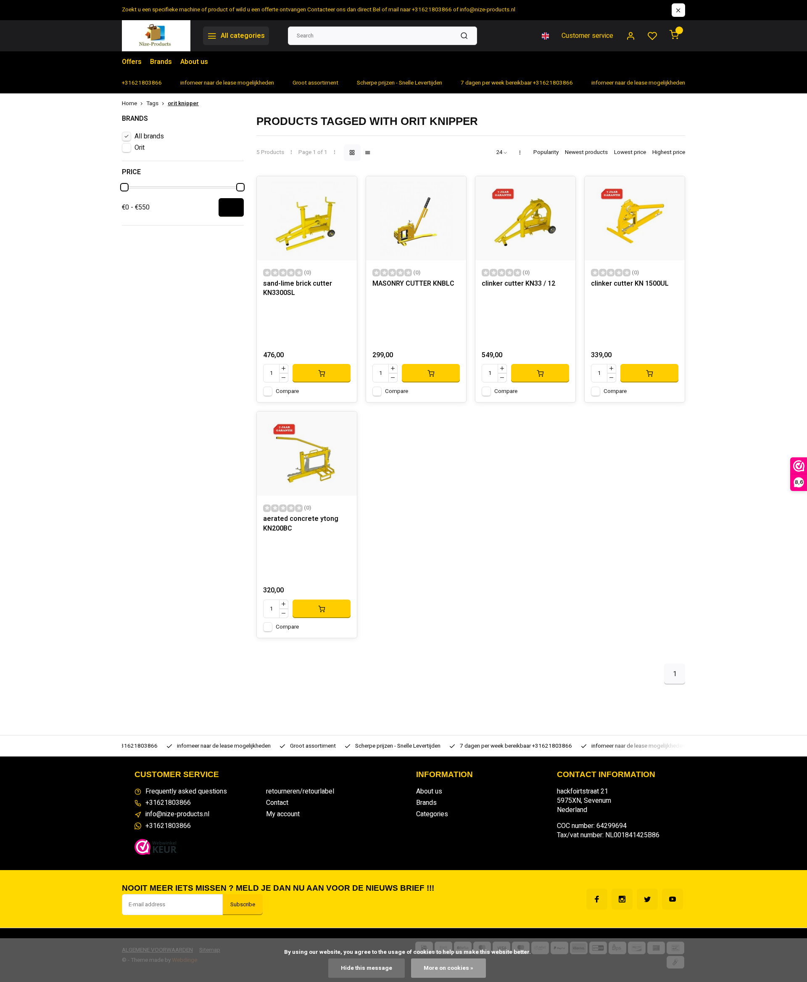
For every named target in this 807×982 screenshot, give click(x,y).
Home (129, 104)
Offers (132, 62)
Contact (277, 802)
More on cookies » (448, 968)
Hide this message (366, 968)
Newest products (586, 153)
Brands (161, 62)
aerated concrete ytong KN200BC (300, 523)
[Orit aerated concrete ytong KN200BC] (307, 453)
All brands (149, 136)
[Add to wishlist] (344, 188)
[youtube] (672, 899)
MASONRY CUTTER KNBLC (413, 284)
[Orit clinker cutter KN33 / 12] (525, 218)
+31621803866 (168, 802)
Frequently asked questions (186, 791)
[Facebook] (596, 899)
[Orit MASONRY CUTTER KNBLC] (416, 218)
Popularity (546, 153)
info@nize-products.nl (177, 814)
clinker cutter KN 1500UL (630, 284)
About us (194, 62)
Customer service (587, 36)
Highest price (668, 153)
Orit (139, 147)
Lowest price (630, 153)
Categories (432, 814)
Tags (152, 104)
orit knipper (183, 104)
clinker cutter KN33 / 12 (518, 284)
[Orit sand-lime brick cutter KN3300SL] (307, 218)
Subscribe (242, 904)
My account (283, 814)
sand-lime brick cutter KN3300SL (297, 288)
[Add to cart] (322, 373)
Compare (287, 391)
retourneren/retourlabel (300, 791)
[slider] (124, 187)
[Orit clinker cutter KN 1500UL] (635, 218)
